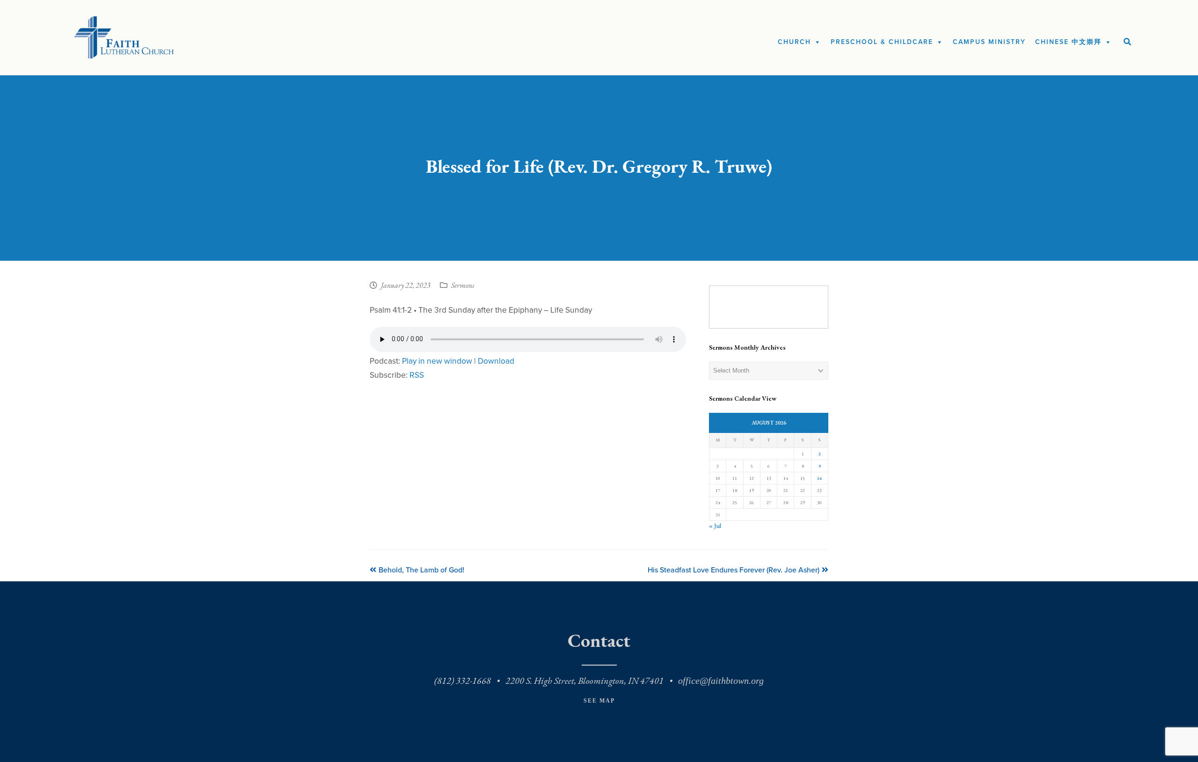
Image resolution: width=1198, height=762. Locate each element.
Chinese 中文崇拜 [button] (1068, 42)
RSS (416, 375)
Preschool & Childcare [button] (882, 42)
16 (819, 478)
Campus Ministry (989, 42)
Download (496, 361)
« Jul (715, 526)
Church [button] (794, 42)
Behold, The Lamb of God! (421, 570)
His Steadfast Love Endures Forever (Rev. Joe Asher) (733, 570)
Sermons (462, 286)
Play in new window (437, 361)
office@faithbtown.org (721, 680)
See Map (599, 700)
